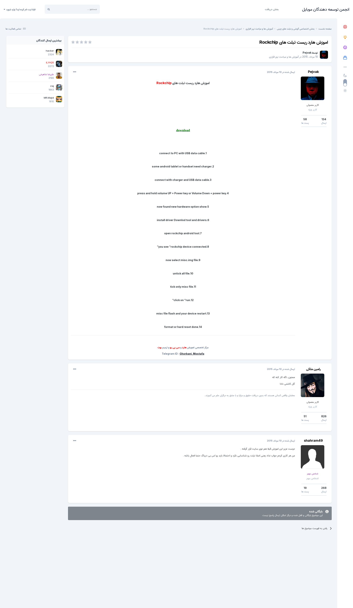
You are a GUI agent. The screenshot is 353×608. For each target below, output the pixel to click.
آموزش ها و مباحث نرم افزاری (284, 56)
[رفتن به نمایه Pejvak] (324, 55)
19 (305, 487)
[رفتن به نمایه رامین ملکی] (312, 385)
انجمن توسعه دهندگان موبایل (325, 9)
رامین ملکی (313, 369)
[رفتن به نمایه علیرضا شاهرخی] (59, 76)
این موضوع (62, 9)
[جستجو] (49, 9)
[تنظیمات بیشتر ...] (74, 72)
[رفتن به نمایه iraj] (59, 87)
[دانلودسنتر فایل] (345, 58)
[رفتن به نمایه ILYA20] (59, 64)
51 (305, 416)
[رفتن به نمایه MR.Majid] (59, 99)
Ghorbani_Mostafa (192, 353)
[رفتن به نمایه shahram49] (312, 457)
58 (305, 119)
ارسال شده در (281, 71)
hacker (50, 50)
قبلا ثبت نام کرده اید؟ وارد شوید (20, 9)
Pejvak (307, 52)
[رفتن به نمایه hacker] (59, 52)
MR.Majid (49, 97)
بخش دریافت (272, 9)
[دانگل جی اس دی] (345, 47)
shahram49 (313, 440)
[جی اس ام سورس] (345, 37)
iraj (52, 85)
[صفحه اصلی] (345, 27)
